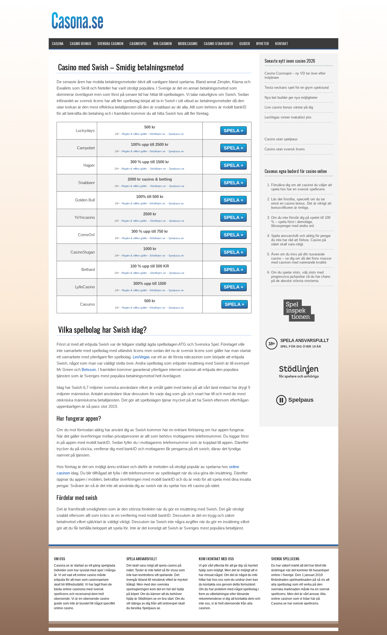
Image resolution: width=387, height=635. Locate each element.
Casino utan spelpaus (281, 139)
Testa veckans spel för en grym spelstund (297, 88)
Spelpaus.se (176, 133)
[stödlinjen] (299, 371)
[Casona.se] (77, 36)
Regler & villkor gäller (134, 133)
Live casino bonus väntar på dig (289, 107)
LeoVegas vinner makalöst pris (288, 117)
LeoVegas (141, 357)
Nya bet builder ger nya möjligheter (291, 98)
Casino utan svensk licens (285, 149)
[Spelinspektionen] (299, 310)
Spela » (233, 130)
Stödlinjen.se (157, 133)
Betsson (89, 369)
